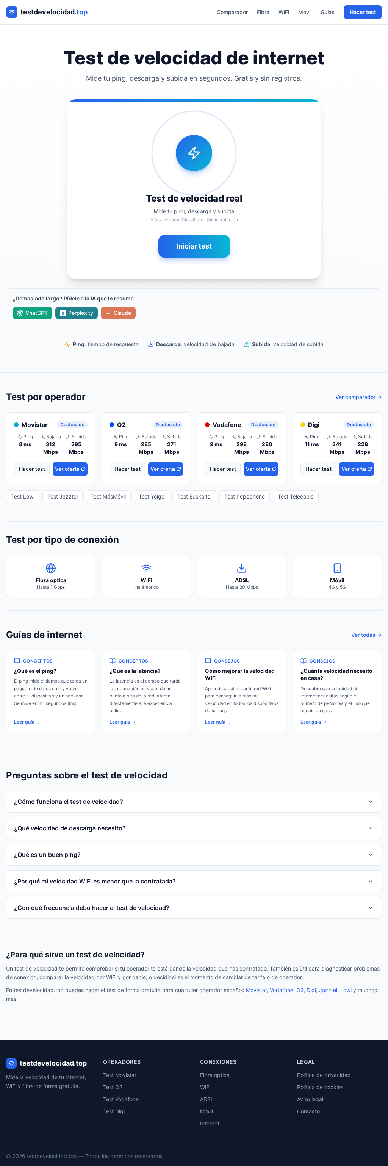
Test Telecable (296, 496)
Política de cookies (320, 1087)
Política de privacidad (324, 1075)
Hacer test (363, 12)
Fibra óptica (215, 1075)
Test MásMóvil (108, 496)
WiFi (283, 12)
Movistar (256, 990)
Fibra (263, 12)
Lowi (346, 990)
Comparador (232, 12)
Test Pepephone (244, 496)
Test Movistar (119, 1075)
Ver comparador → (358, 397)
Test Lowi (22, 496)
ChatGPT (36, 312)
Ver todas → (366, 634)
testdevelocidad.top (53, 1063)
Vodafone (281, 990)
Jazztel (328, 990)
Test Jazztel (62, 496)
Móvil (304, 12)
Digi (311, 990)
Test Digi (114, 1111)
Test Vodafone (121, 1099)
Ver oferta (67, 469)
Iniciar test (194, 246)
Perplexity (80, 312)
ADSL (207, 1099)
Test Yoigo (151, 496)
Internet (209, 1123)
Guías (328, 12)
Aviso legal (310, 1099)
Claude (122, 312)
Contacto (308, 1111)
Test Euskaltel (194, 496)
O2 (300, 990)
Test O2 (112, 1087)
